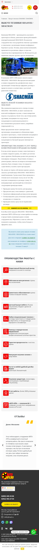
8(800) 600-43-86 (18, 6)
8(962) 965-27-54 (18, 8)
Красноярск (7, 2)
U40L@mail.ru (9, 517)
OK (22, 548)
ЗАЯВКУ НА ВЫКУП (28, 238)
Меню (6, 13)
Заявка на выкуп (11, 504)
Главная (4, 18)
